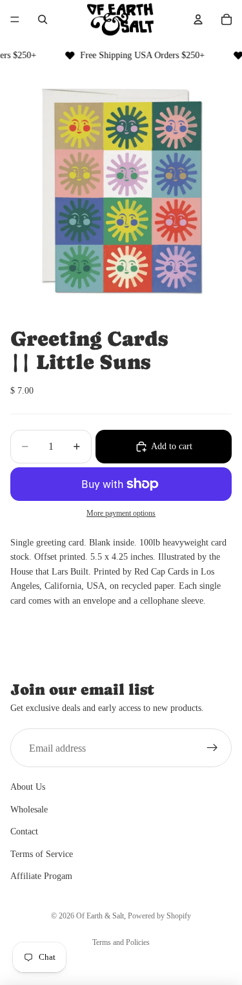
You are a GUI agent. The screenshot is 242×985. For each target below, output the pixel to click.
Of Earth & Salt (100, 915)
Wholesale (29, 809)
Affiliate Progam (41, 876)
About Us (27, 787)
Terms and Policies (121, 942)
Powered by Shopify (159, 915)
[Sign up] (212, 747)
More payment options (121, 513)
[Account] (198, 19)
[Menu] (15, 19)
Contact (24, 831)
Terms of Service (41, 853)
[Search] (42, 19)
